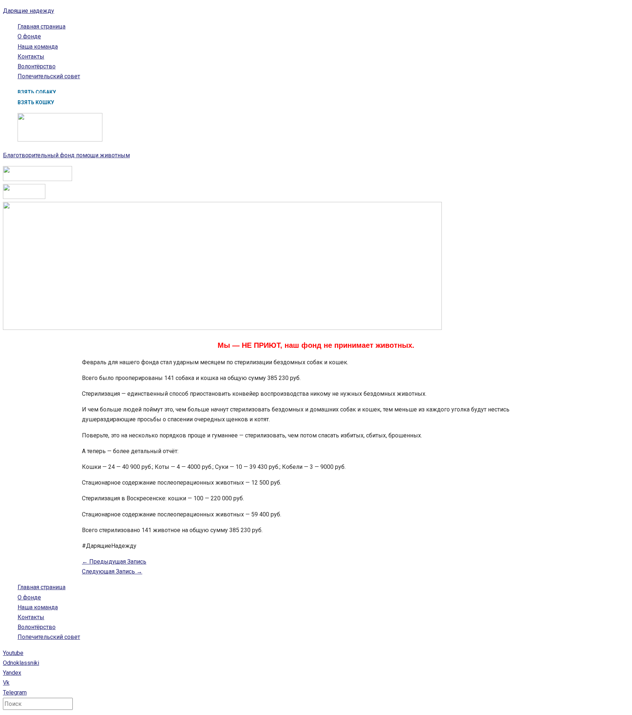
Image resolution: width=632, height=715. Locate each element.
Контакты (31, 56)
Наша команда (38, 46)
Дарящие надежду (28, 10)
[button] (37, 92)
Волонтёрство (37, 66)
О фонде (29, 36)
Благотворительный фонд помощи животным (66, 155)
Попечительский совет (49, 76)
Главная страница (41, 26)
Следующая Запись (112, 571)
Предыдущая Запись (114, 561)
